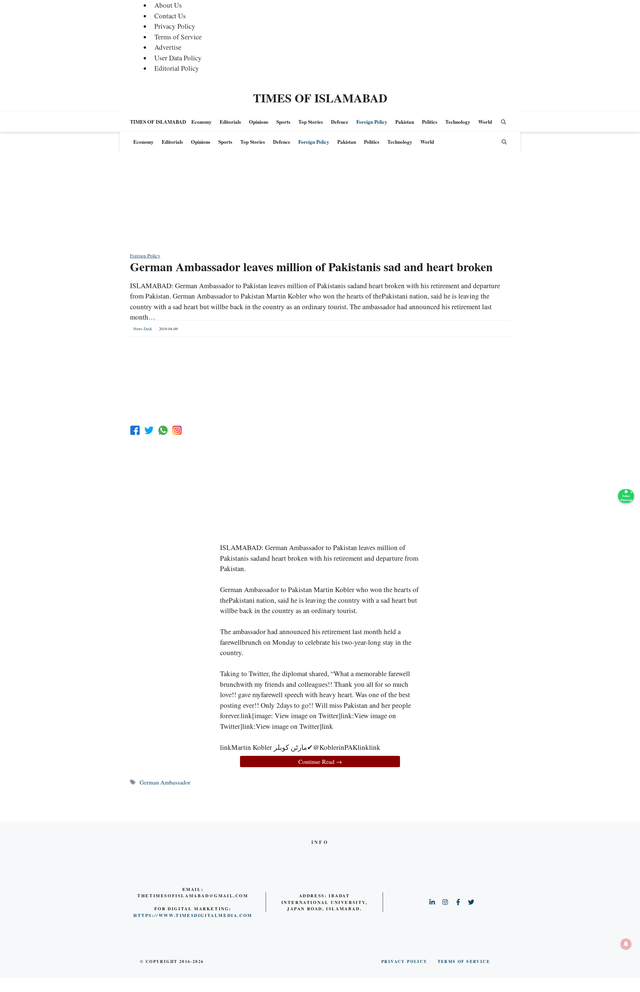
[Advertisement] (320, 205)
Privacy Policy (174, 26)
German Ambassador (165, 782)
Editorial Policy (176, 68)
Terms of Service (178, 36)
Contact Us (170, 15)
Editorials (230, 121)
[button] (503, 122)
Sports (283, 121)
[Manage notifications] (626, 944)
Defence (339, 121)
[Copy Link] (177, 430)
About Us (168, 5)
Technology (457, 121)
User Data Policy (178, 57)
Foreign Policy (371, 121)
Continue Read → (320, 762)
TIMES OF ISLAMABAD (320, 97)
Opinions (258, 121)
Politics (429, 121)
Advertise (167, 47)
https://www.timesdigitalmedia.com (192, 915)
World (485, 121)
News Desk (142, 328)
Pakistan (404, 121)
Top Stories (310, 121)
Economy (201, 121)
